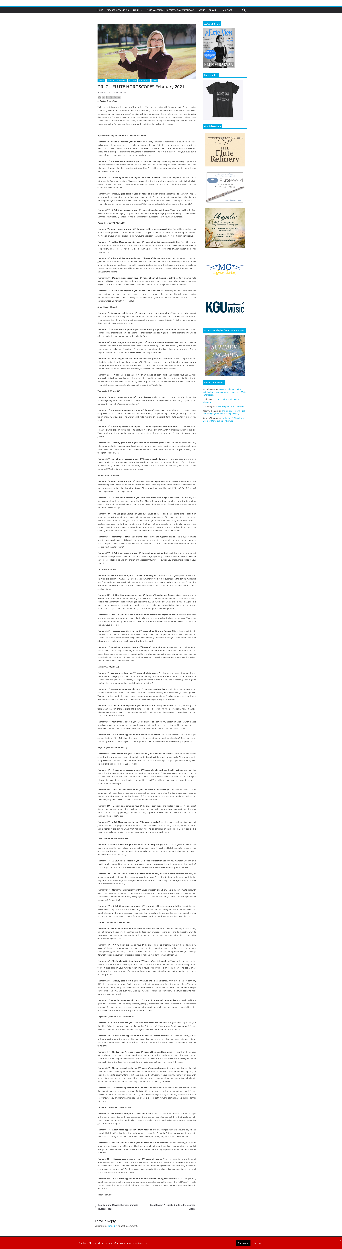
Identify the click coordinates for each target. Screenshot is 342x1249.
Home (100, 10)
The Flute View (120, 92)
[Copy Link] (115, 97)
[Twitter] (103, 97)
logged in (112, 1225)
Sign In (257, 1243)
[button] (140, 10)
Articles (101, 80)
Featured (132, 80)
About (202, 10)
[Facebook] (99, 97)
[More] (119, 97)
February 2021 (144, 80)
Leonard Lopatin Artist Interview (229, 406)
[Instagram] (111, 97)
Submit (212, 10)
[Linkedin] (107, 97)
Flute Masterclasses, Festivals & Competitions (170, 10)
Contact (227, 10)
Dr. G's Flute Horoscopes (117, 80)
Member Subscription (118, 10)
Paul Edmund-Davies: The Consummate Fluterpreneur (118, 1206)
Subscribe (243, 1243)
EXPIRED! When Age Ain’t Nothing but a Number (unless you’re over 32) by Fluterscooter (224, 392)
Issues (136, 10)
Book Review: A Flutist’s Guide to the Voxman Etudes (172, 1206)
